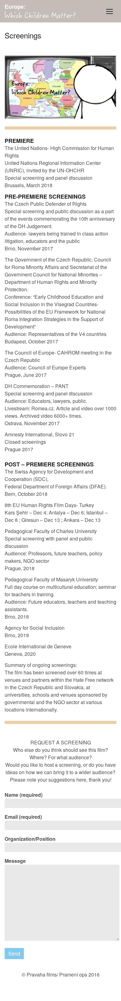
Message (15, 860)
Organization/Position (30, 838)
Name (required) (24, 794)
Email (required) (23, 816)
